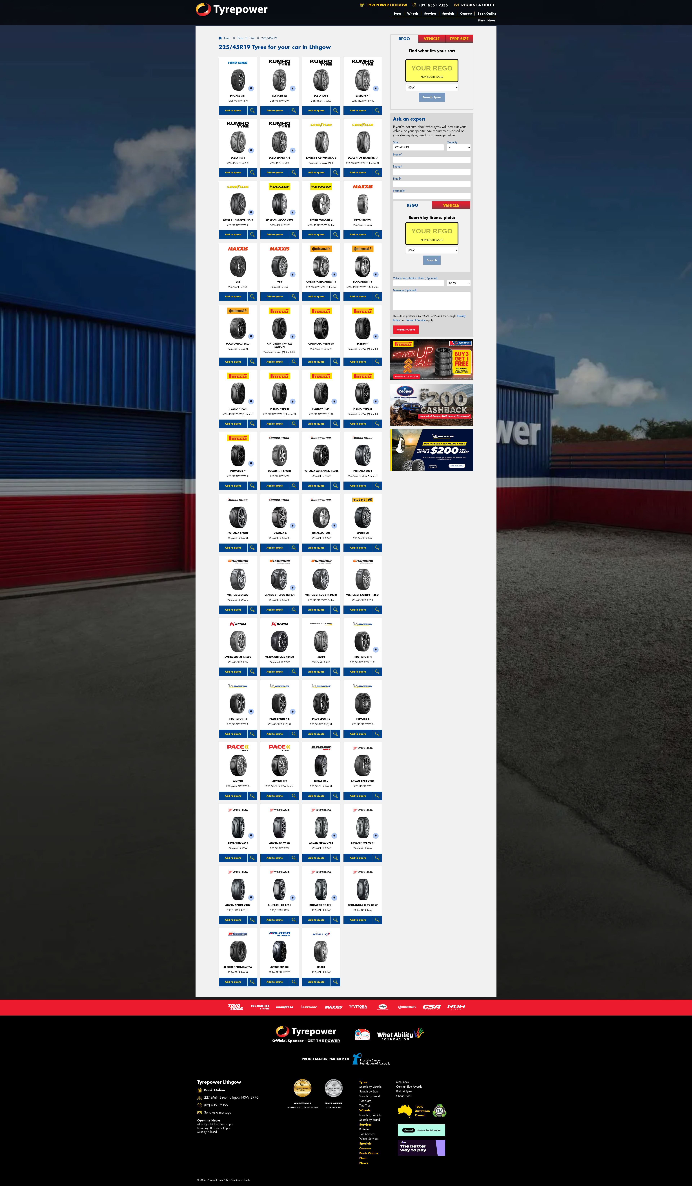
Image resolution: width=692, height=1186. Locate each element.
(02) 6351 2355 (433, 5)
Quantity (452, 142)
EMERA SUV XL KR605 (238, 657)
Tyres (398, 13)
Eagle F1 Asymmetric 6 (238, 219)
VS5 (238, 281)
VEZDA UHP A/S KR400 (279, 657)
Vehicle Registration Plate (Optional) (415, 278)
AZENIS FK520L (279, 967)
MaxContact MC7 (238, 343)
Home (226, 38)
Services (430, 13)
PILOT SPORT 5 (321, 719)
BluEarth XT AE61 (279, 905)
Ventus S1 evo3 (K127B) (321, 595)
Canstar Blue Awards (409, 1087)
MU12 (321, 657)
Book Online (487, 13)
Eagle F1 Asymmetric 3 (321, 157)
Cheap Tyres (403, 1096)
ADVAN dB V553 (279, 843)
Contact (466, 13)
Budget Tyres (404, 1091)
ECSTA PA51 (321, 95)
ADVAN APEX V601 (362, 781)
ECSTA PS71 (363, 95)
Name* (397, 154)
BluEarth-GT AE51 (321, 905)
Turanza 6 (279, 533)
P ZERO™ (362, 343)
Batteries (364, 1129)
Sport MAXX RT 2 (321, 219)
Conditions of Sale (240, 1179)
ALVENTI (238, 781)
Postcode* (399, 191)
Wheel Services (368, 1139)
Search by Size (368, 1091)
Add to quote (233, 110)
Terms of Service (415, 320)
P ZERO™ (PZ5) (362, 408)
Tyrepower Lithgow (386, 5)
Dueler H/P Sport (279, 471)
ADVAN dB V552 (238, 843)
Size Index (402, 1082)
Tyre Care (365, 1101)
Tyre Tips (364, 1105)
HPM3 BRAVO (362, 219)
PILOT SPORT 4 (363, 657)
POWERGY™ (237, 471)
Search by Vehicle (370, 1087)
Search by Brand (369, 1096)
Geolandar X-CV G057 (363, 905)
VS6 (279, 281)
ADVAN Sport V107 (237, 905)
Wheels (412, 13)
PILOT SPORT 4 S (279, 719)
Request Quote (406, 329)
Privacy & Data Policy (218, 1179)
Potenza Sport (238, 533)
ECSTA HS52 (279, 95)
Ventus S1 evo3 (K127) (280, 595)
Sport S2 (363, 533)
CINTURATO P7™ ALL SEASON (279, 345)
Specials (448, 13)
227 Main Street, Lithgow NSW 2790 (231, 1098)
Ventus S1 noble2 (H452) (362, 595)
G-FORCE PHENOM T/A (238, 967)
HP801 (321, 967)
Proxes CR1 (238, 95)
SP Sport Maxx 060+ (279, 219)
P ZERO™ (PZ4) (238, 408)
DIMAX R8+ (321, 781)
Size (395, 142)
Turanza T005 (321, 533)
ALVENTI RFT (279, 781)
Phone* (397, 167)
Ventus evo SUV (238, 595)
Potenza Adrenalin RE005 (321, 471)
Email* (397, 179)
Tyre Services (367, 1134)
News (491, 20)
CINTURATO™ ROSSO (321, 343)
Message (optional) (405, 290)
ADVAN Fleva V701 (321, 843)
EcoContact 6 (362, 281)
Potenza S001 (362, 471)
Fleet (481, 20)
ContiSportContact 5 (321, 281)
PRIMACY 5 (363, 719)
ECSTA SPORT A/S (279, 157)
